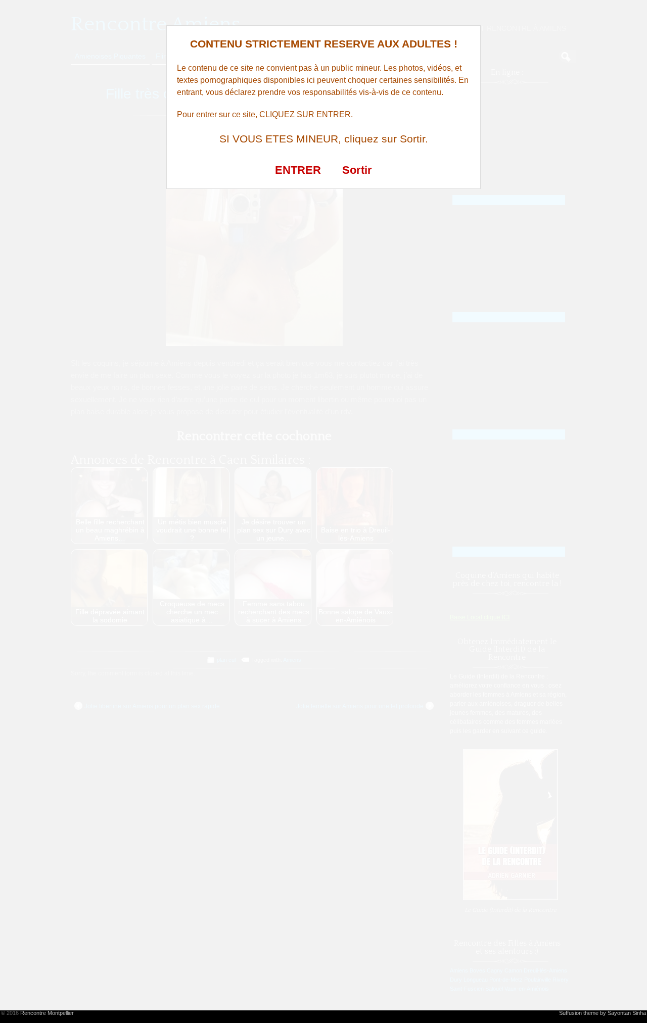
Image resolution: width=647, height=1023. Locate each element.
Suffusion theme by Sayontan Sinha (602, 1013)
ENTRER (298, 170)
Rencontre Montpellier (47, 1013)
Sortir (357, 170)
